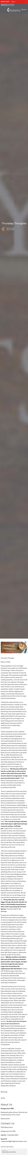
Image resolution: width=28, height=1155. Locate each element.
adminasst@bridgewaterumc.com (14, 1141)
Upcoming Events (7, 1147)
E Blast (13, 1)
